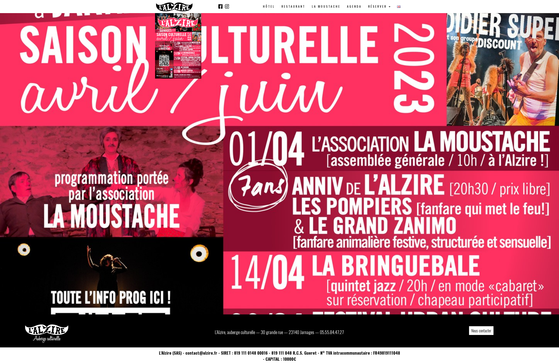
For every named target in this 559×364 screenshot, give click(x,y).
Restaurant (293, 6)
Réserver (378, 6)
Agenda (354, 6)
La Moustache (326, 6)
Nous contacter (481, 330)
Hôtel (269, 6)
